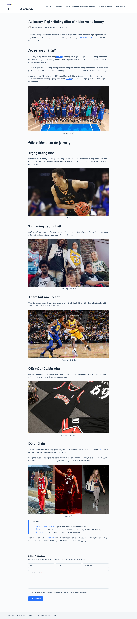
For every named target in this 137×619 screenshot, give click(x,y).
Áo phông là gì (42, 532)
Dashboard (59, 6)
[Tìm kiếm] (129, 6)
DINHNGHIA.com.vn (20, 9)
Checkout (48, 6)
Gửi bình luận (36, 599)
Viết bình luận (36, 573)
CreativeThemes (49, 615)
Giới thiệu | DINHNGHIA (105, 6)
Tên (32, 565)
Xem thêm (119, 6)
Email (60, 565)
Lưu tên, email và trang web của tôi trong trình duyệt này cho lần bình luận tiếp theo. (59, 592)
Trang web (89, 565)
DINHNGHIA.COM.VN (86, 37)
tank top (59, 57)
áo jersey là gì (50, 538)
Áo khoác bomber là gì (45, 527)
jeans (101, 449)
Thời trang (63, 27)
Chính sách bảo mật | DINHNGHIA (83, 6)
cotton (69, 79)
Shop (68, 6)
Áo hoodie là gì (42, 529)
